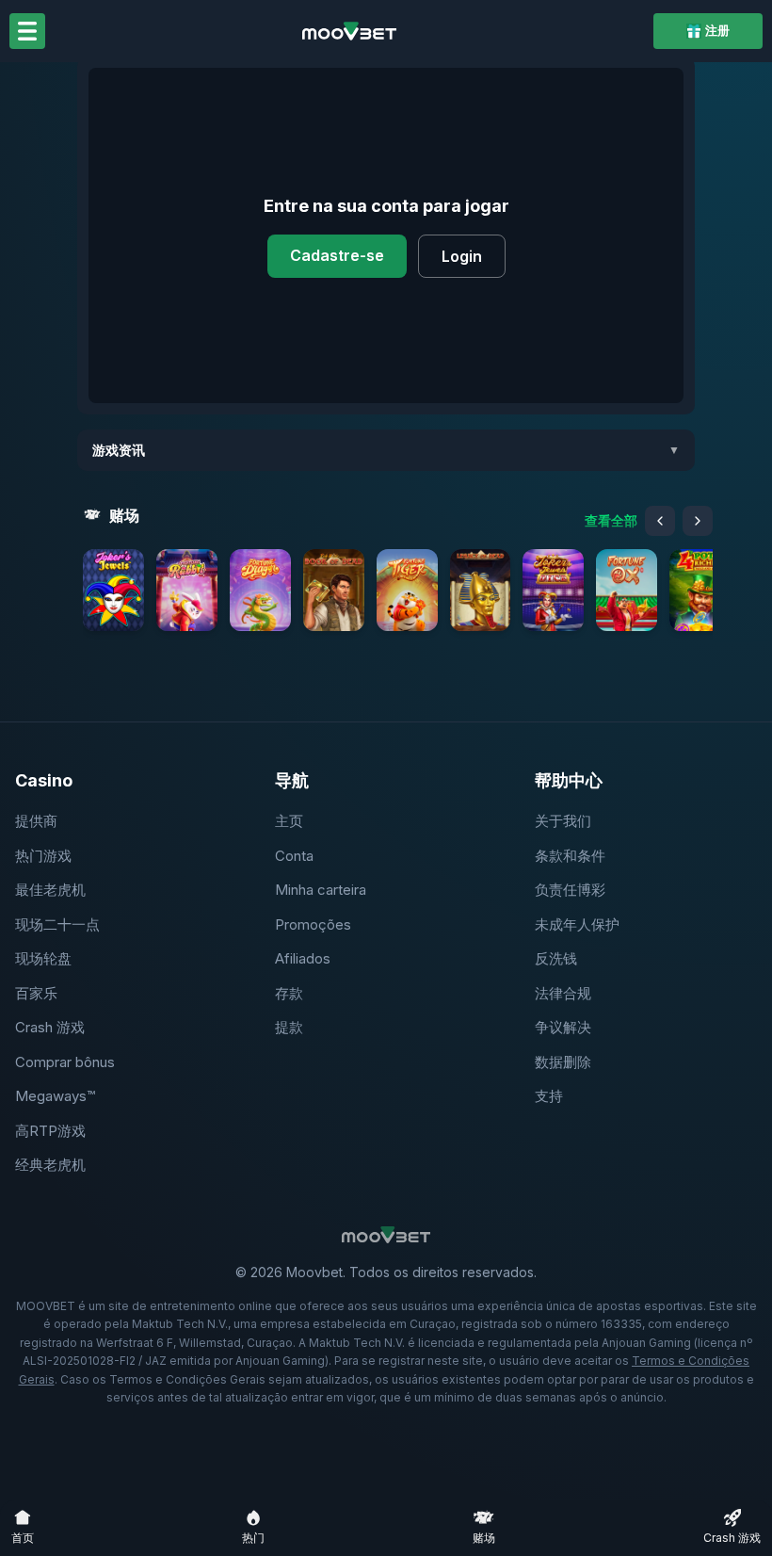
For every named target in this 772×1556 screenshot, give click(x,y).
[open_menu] (27, 31)
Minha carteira (320, 890)
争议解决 (563, 1027)
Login (462, 256)
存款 (289, 993)
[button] (113, 590)
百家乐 (36, 993)
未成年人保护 (577, 924)
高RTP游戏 (50, 1131)
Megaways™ (55, 1096)
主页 (289, 821)
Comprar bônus (65, 1062)
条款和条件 (570, 856)
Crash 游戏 (50, 1027)
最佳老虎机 (50, 890)
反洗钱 (556, 958)
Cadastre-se (337, 255)
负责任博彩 (570, 890)
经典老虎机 (50, 1165)
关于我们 (563, 821)
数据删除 (563, 1062)
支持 (549, 1096)
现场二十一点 (57, 924)
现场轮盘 (43, 958)
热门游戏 (43, 856)
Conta (294, 856)
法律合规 (563, 993)
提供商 (36, 821)
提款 (289, 1027)
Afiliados (302, 958)
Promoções (313, 924)
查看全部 (611, 520)
